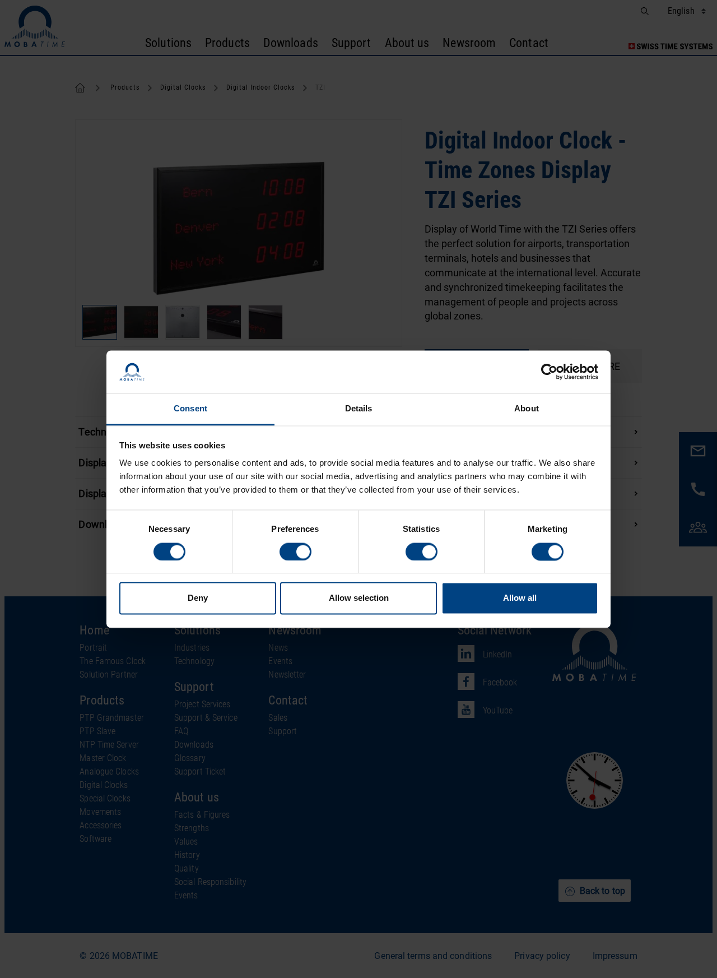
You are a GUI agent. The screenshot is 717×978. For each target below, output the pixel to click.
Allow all (520, 598)
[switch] (295, 551)
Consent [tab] (190, 409)
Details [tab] (359, 409)
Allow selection (359, 598)
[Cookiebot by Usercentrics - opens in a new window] (549, 371)
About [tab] (526, 409)
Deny (198, 598)
